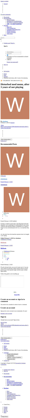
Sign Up (6, 64)
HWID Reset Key (11, 31)
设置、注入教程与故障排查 (14, 24)
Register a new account (6, 313)
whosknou (4, 185)
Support (12, 122)
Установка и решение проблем (15, 22)
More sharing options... (6, 139)
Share (2, 125)
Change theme (4, 416)
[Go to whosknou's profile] (15, 118)
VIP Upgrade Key (11, 28)
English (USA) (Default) (12, 354)
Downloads (6, 17)
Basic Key (9, 27)
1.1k (8, 258)
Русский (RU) (10, 355)
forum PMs (17, 294)
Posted (7, 181)
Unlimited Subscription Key (13, 29)
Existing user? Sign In (9, 43)
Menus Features (10, 20)
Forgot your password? (12, 62)
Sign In (9, 59)
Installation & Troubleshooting (14, 21)
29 (7, 259)
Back (8, 379)
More (5, 35)
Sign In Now (4, 322)
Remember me (10, 56)
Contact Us (6, 360)
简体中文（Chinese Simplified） (14, 357)
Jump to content (4, 1)
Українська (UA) (11, 359)
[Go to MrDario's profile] (3, 239)
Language (6, 352)
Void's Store (10, 33)
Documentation (7, 18)
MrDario (3, 248)
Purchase (6, 25)
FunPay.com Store (11, 32)
